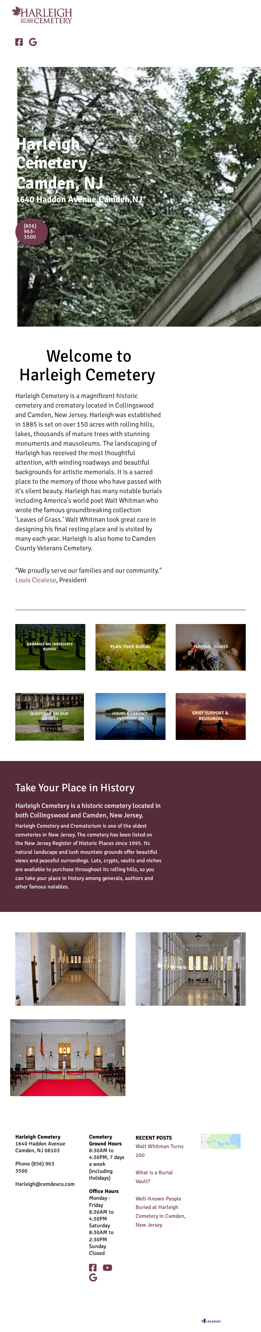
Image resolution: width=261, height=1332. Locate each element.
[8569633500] (50, 647)
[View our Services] (130, 647)
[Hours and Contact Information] (130, 716)
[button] (173, 14)
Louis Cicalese (35, 580)
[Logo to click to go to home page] (47, 14)
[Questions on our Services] (50, 716)
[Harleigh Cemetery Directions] (221, 1141)
